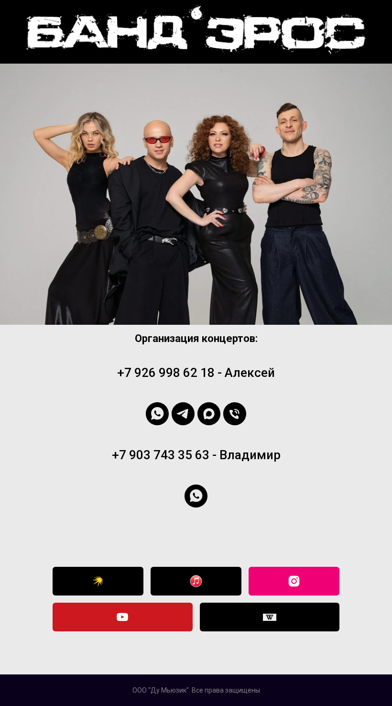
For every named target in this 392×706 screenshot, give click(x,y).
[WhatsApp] (157, 413)
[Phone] (234, 413)
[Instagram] (294, 581)
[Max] (208, 413)
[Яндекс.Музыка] (98, 581)
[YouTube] (123, 617)
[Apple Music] (196, 581)
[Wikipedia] (270, 617)
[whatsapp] (196, 496)
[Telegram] (183, 413)
